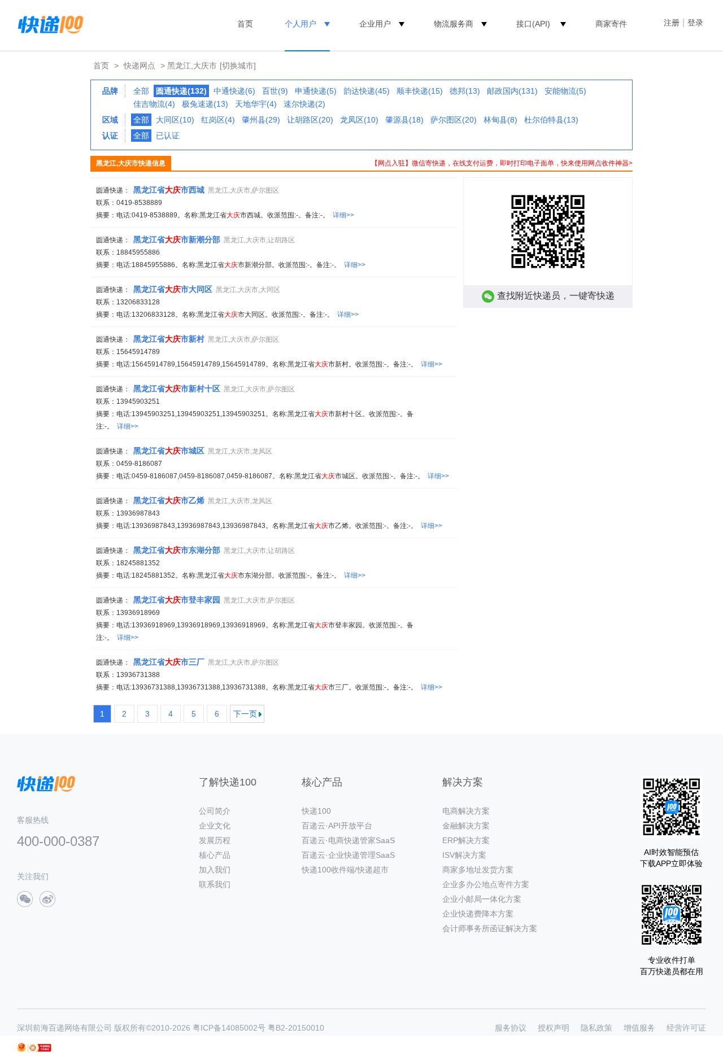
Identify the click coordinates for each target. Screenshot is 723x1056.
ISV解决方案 (464, 854)
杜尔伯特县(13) (551, 119)
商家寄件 (611, 23)
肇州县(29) (261, 119)
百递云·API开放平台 (337, 825)
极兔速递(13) (205, 103)
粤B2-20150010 (296, 1027)
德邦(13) (465, 90)
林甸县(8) (500, 119)
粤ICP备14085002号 (229, 1027)
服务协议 (510, 1027)
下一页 (245, 713)
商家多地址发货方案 (477, 869)
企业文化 (214, 825)
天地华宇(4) (256, 103)
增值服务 (639, 1027)
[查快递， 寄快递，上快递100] (48, 24)
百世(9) (275, 90)
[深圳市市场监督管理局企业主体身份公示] (21, 1047)
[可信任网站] (39, 1048)
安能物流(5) (565, 90)
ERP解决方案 (466, 840)
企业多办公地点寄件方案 (485, 884)
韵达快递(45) (366, 90)
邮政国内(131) (512, 90)
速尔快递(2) (304, 103)
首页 (245, 23)
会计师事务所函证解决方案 (489, 928)
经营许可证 (686, 1027)
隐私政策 (596, 1027)
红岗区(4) (218, 119)
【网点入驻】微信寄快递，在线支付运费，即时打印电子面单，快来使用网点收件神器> (502, 163)
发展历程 (214, 840)
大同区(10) (175, 119)
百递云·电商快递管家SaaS (348, 840)
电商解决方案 (466, 810)
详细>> (343, 215)
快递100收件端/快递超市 (345, 869)
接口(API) (533, 23)
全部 (141, 90)
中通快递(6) (234, 90)
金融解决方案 (466, 825)
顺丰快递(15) (420, 90)
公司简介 (214, 810)
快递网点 (139, 65)
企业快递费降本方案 (477, 913)
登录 (695, 22)
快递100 (316, 810)
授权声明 (553, 1027)
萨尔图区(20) (453, 119)
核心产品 (214, 854)
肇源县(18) (404, 119)
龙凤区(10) (359, 119)
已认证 (168, 135)
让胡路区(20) (310, 119)
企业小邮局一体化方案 (481, 899)
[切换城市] (238, 65)
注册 (672, 22)
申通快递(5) (316, 90)
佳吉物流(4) (154, 103)
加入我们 (214, 869)
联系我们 (214, 884)
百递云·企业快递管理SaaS (348, 854)
